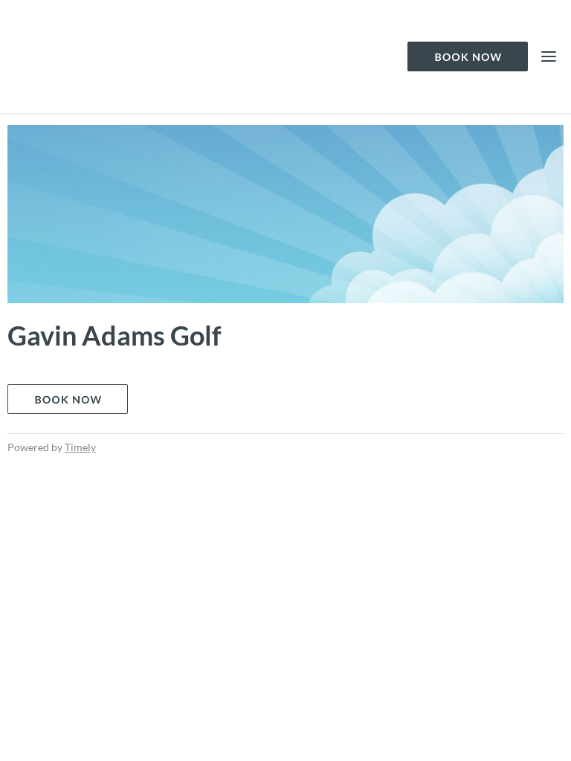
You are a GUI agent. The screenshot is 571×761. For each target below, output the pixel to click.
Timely (80, 447)
